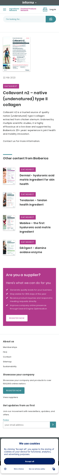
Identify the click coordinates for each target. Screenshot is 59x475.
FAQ (5, 352)
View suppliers (10, 397)
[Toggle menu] (4, 9)
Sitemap (7, 361)
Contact (7, 356)
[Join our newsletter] (45, 9)
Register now (16, 318)
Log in (53, 9)
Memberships (10, 347)
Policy (6, 419)
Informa (29, 2)
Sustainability (9, 366)
